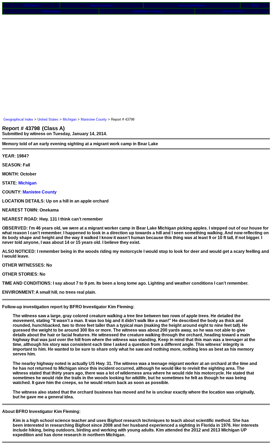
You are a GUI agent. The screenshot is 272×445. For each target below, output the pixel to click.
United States (47, 119)
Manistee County (94, 119)
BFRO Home (31, 5)
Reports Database (102, 5)
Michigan (69, 119)
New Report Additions (192, 5)
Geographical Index (18, 119)
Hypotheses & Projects (147, 11)
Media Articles (50, 11)
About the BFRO (232, 11)
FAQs (255, 5)
